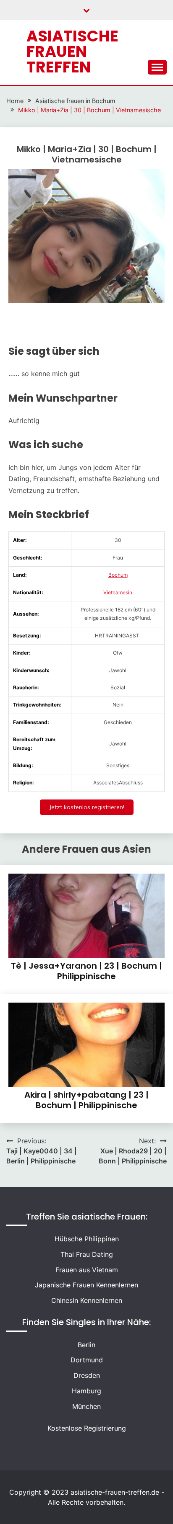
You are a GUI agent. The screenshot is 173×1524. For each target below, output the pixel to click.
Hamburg (86, 1391)
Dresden (86, 1375)
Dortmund (87, 1360)
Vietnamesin (117, 592)
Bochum (118, 575)
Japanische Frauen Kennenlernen (86, 1285)
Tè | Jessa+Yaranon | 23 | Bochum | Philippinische (86, 971)
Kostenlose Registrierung (86, 1428)
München (86, 1406)
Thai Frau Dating (86, 1254)
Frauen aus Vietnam (86, 1270)
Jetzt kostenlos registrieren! (86, 807)
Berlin (86, 1345)
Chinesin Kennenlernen (86, 1300)
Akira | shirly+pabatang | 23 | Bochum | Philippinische (86, 1100)
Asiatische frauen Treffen (72, 51)
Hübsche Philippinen (87, 1239)
